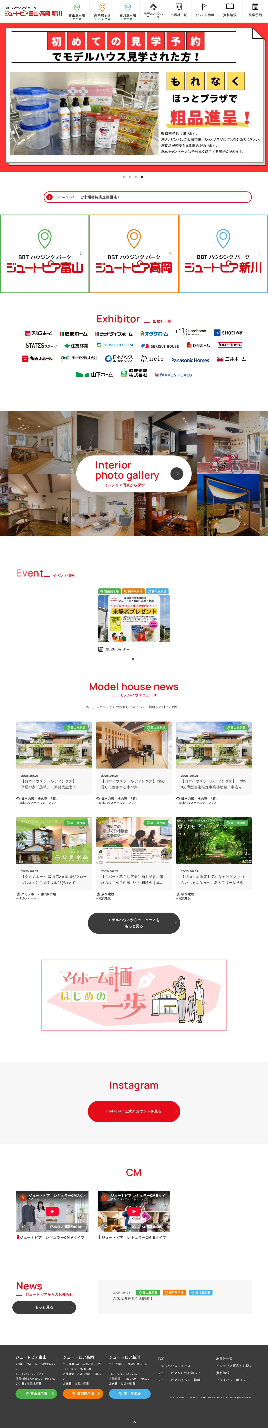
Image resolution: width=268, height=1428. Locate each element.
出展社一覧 (224, 1358)
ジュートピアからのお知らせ (179, 1373)
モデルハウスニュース (174, 1366)
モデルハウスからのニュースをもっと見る (134, 923)
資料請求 (222, 1373)
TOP (161, 1358)
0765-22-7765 (127, 1373)
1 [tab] (124, 177)
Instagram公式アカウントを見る (133, 1111)
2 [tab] (130, 177)
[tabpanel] (134, 97)
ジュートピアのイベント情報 (179, 1380)
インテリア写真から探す (234, 1366)
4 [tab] (142, 177)
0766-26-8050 (81, 1368)
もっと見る (44, 1307)
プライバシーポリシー (232, 1380)
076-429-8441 (34, 1373)
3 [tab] (136, 177)
